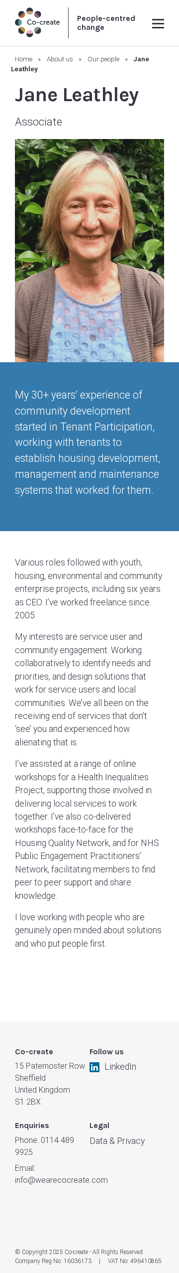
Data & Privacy (117, 1141)
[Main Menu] (158, 23)
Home (23, 59)
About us (60, 59)
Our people (103, 59)
